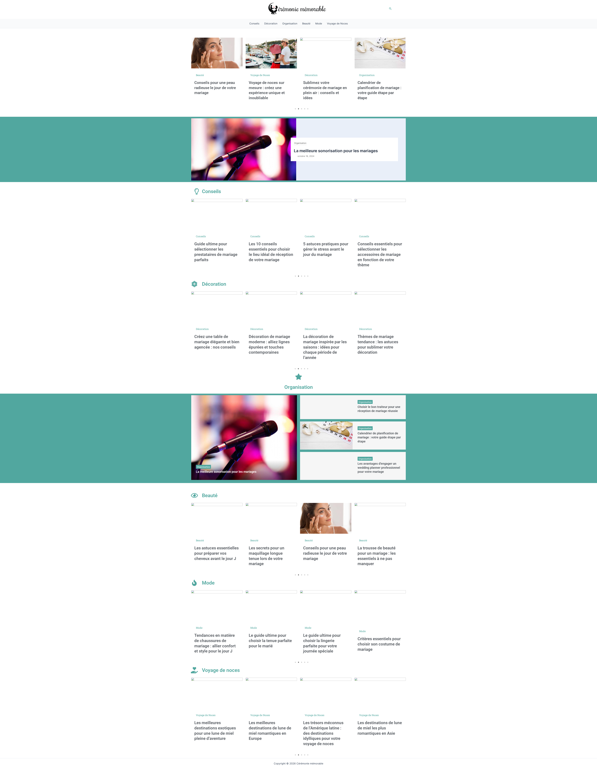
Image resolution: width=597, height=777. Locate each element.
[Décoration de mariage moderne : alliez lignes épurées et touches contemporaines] (217, 306)
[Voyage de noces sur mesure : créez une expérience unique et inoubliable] (217, 53)
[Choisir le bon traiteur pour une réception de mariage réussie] (326, 407)
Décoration (270, 23)
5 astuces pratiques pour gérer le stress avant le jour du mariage (271, 249)
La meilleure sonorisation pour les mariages (336, 150)
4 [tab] (304, 108)
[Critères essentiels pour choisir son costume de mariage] (325, 607)
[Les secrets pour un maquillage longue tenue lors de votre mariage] (217, 518)
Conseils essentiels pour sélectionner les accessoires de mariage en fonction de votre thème (325, 254)
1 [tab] (295, 108)
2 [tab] (298, 108)
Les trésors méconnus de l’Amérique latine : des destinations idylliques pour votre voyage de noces (269, 733)
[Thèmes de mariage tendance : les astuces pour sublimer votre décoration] (325, 306)
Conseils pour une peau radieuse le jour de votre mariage (270, 553)
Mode (318, 23)
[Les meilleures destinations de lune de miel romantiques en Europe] (217, 693)
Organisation (289, 23)
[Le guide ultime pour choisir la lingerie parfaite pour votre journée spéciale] (271, 605)
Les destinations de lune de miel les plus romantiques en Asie (325, 728)
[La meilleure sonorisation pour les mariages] (244, 437)
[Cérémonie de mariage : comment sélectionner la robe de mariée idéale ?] (380, 55)
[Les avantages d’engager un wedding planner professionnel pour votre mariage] (326, 466)
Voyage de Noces (337, 23)
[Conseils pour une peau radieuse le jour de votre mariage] (271, 518)
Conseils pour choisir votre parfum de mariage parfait (380, 553)
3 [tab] (301, 108)
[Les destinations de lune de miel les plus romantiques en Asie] (325, 693)
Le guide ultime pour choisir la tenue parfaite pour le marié (215, 640)
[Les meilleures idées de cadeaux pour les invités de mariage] (380, 214)
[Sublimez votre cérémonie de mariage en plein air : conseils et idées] (271, 53)
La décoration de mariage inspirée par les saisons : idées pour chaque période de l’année (270, 347)
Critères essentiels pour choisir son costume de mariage (324, 644)
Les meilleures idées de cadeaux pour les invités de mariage (380, 249)
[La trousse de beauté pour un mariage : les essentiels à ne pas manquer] (325, 518)
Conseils (254, 23)
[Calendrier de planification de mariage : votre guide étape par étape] (325, 53)
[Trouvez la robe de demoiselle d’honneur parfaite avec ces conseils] (380, 605)
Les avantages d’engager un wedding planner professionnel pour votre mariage (379, 468)
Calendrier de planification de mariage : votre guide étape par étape (379, 437)
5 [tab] (307, 108)
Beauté (306, 23)
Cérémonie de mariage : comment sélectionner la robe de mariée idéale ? (379, 91)
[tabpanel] (217, 72)
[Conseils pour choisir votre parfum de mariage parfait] (380, 518)
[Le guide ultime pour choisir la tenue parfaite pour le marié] (217, 605)
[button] (390, 9)
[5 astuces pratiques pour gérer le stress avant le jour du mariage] (271, 214)
